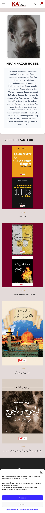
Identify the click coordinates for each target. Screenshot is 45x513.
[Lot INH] (22, 177)
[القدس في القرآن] (22, 333)
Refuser (23, 504)
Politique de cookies (12, 510)
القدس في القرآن (22, 373)
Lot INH (22, 216)
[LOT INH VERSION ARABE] (22, 255)
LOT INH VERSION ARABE (22, 294)
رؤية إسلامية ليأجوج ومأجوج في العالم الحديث (22, 451)
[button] (41, 472)
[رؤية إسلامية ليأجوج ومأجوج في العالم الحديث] (22, 411)
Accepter (22, 498)
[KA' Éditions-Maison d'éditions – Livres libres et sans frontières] (19, 4)
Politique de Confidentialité (29, 510)
